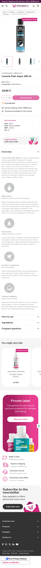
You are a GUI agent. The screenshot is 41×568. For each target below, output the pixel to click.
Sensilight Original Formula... (16, 375)
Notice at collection (11, 562)
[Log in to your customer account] (34, 6)
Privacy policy (6, 553)
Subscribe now (13, 506)
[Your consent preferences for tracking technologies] (39, 426)
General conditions (24, 553)
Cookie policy (14, 553)
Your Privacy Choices (18, 559)
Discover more (20, 419)
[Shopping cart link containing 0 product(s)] (38, 6)
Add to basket (26, 98)
